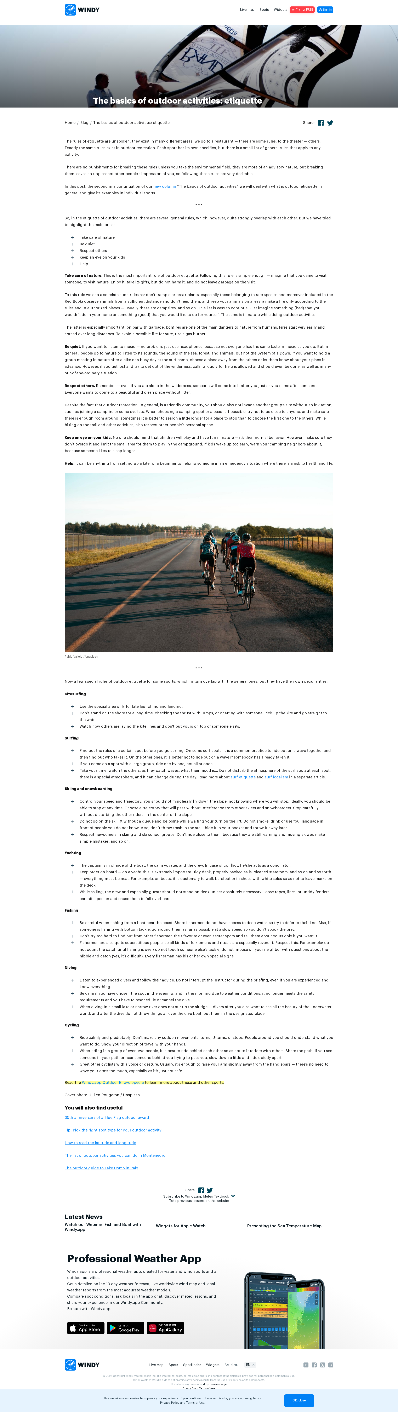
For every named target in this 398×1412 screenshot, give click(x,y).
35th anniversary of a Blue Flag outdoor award (107, 1117)
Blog (84, 123)
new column (164, 186)
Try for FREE (304, 9)
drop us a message (215, 1384)
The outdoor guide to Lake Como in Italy (101, 1168)
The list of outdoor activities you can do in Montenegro (115, 1155)
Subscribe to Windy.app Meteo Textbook (196, 1196)
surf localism (276, 777)
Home (70, 123)
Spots (264, 9)
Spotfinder (192, 1365)
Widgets (280, 9)
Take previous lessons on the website (199, 1201)
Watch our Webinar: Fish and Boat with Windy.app (103, 1227)
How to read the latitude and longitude (100, 1143)
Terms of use (207, 1388)
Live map (247, 9)
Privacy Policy (191, 1388)
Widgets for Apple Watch (181, 1226)
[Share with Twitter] (330, 123)
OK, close (299, 1400)
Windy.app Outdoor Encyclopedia (113, 1082)
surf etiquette (243, 777)
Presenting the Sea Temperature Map (284, 1226)
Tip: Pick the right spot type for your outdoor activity (113, 1130)
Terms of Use (195, 1402)
